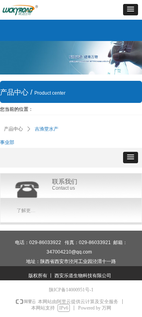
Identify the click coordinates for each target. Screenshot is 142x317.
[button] (130, 9)
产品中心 (13, 129)
